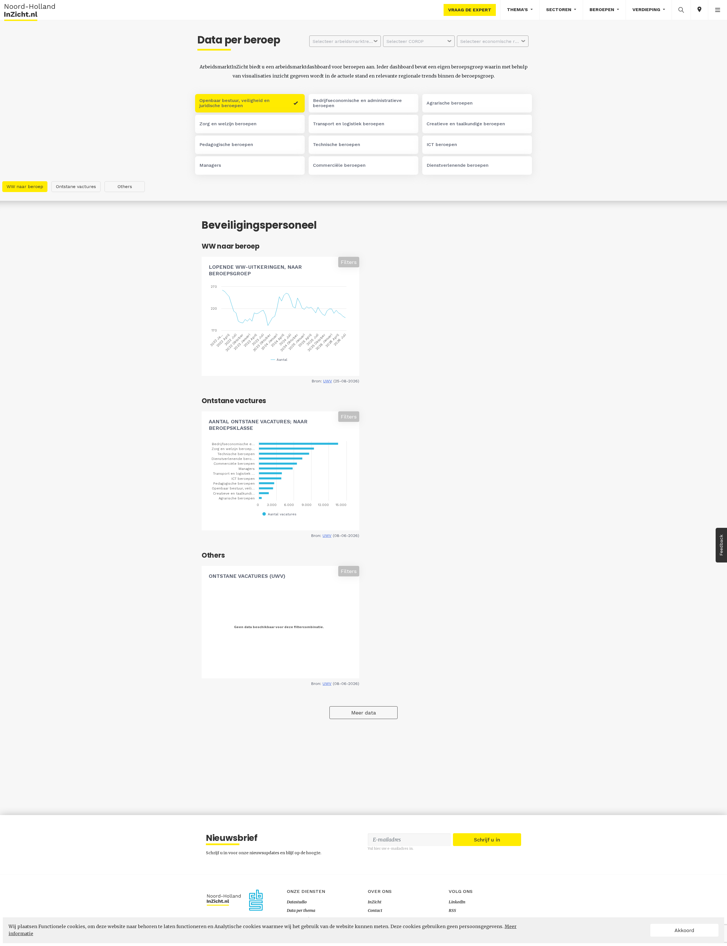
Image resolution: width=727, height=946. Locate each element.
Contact (375, 910)
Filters (349, 262)
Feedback (721, 545)
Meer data (363, 713)
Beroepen (603, 9)
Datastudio (297, 902)
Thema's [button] (518, 9)
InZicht (374, 902)
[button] (681, 9)
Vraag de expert (469, 9)
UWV (327, 381)
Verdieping (647, 9)
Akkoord (684, 930)
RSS (452, 910)
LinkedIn (457, 902)
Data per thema (301, 910)
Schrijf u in (487, 840)
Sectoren (559, 9)
